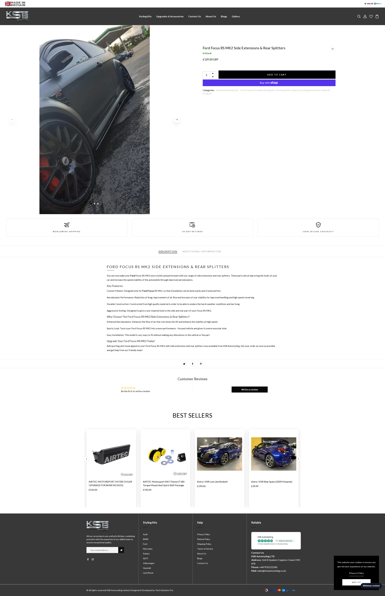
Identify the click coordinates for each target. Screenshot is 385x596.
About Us (211, 16)
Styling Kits (145, 16)
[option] (94, 119)
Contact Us (194, 16)
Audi (145, 534)
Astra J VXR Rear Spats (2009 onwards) (271, 481)
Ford (133, 275)
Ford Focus (148, 290)
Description (168, 251)
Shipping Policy (204, 544)
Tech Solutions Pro (164, 590)
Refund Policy (203, 539)
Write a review (249, 389)
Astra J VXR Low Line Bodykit (212, 481)
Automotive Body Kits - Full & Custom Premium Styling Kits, (246, 90)
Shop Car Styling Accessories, (307, 90)
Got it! (356, 582)
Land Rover (148, 573)
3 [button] (98, 203)
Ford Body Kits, (284, 90)
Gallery (236, 16)
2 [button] (94, 203)
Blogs (224, 16)
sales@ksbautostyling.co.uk (271, 570)
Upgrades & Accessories (170, 16)
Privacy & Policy (356, 573)
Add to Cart (277, 74)
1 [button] (91, 203)
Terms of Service (205, 548)
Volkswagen (148, 563)
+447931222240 (268, 567)
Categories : (209, 90)
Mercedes (147, 548)
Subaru (146, 553)
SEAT (145, 558)
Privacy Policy (203, 534)
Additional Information (202, 251)
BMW (145, 539)
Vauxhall (147, 568)
